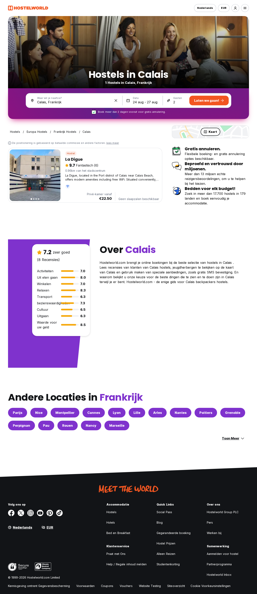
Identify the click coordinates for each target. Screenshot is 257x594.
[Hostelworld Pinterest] (50, 513)
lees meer (112, 142)
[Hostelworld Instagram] (30, 513)
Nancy (91, 425)
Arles (157, 413)
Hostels (111, 512)
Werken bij (214, 533)
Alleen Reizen (166, 553)
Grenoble (232, 413)
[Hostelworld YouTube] (40, 513)
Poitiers (205, 413)
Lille (137, 413)
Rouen (67, 425)
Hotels (110, 522)
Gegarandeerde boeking (174, 533)
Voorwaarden (85, 586)
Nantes (181, 413)
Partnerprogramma (219, 564)
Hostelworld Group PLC (223, 512)
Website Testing (150, 586)
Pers (210, 522)
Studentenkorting (168, 564)
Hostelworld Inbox (219, 574)
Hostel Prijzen (166, 543)
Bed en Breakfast (118, 533)
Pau (46, 425)
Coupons (107, 586)
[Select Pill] (235, 8)
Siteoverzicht (176, 586)
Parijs (17, 413)
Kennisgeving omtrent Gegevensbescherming (39, 586)
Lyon (117, 413)
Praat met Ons (115, 553)
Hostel (71, 153)
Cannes (93, 413)
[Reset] (116, 100)
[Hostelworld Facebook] (11, 513)
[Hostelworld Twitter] (21, 513)
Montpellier (64, 413)
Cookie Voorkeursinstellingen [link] (210, 586)
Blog (160, 522)
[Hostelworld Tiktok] (59, 513)
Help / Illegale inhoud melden (126, 564)
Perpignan (21, 425)
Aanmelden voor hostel (222, 553)
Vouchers (126, 586)
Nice (39, 413)
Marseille (116, 425)
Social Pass (164, 512)
